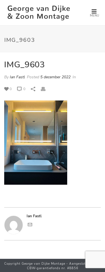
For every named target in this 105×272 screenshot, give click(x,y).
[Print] (46, 89)
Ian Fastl (17, 77)
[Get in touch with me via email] (30, 225)
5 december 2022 (55, 77)
